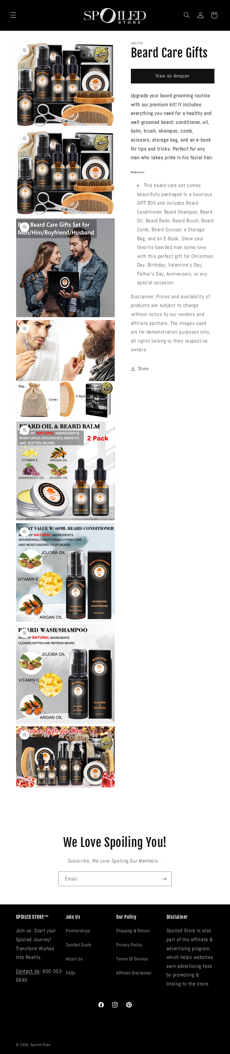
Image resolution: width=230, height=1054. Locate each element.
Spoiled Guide (78, 944)
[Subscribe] (164, 879)
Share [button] (143, 368)
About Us (74, 959)
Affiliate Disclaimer (134, 973)
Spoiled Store (40, 1045)
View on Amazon (172, 76)
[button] (13, 15)
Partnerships (78, 930)
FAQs (70, 973)
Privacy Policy (129, 944)
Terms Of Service (132, 959)
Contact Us (28, 971)
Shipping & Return (133, 930)
